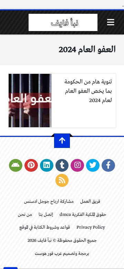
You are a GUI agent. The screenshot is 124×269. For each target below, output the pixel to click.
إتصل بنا (46, 215)
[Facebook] (108, 165)
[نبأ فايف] (63, 22)
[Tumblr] (62, 165)
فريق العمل (90, 202)
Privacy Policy (90, 227)
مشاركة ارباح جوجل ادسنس (49, 202)
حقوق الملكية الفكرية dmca (83, 215)
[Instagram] (77, 165)
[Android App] (15, 165)
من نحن (25, 215)
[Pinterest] (31, 165)
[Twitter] (93, 165)
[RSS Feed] (62, 180)
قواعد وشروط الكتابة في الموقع (44, 227)
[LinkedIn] (46, 165)
